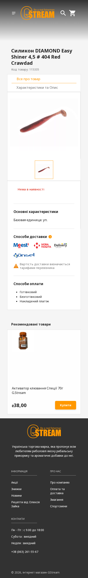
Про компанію (60, 482)
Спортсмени (58, 506)
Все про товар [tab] (28, 78)
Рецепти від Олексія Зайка (25, 504)
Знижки (16, 489)
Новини (16, 495)
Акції (14, 482)
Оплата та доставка (57, 491)
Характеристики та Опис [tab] (37, 87)
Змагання (56, 500)
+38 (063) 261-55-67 (24, 552)
